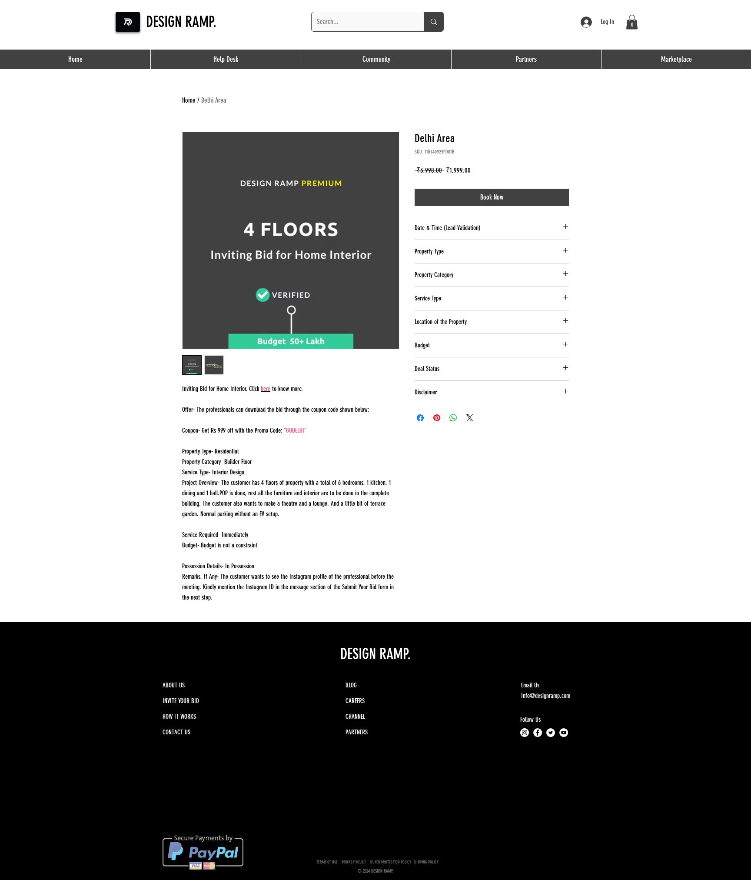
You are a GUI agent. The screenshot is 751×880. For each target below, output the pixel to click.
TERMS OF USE (327, 862)
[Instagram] (524, 732)
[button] (526, 59)
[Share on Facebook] (420, 418)
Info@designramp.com (545, 696)
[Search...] (433, 21)
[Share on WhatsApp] (453, 418)
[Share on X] (470, 418)
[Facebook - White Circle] (537, 732)
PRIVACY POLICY (355, 862)
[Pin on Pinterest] (437, 418)
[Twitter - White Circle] (550, 732)
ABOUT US (174, 685)
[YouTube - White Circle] (563, 732)
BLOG (351, 685)
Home (189, 100)
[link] (632, 22)
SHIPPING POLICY (426, 862)
